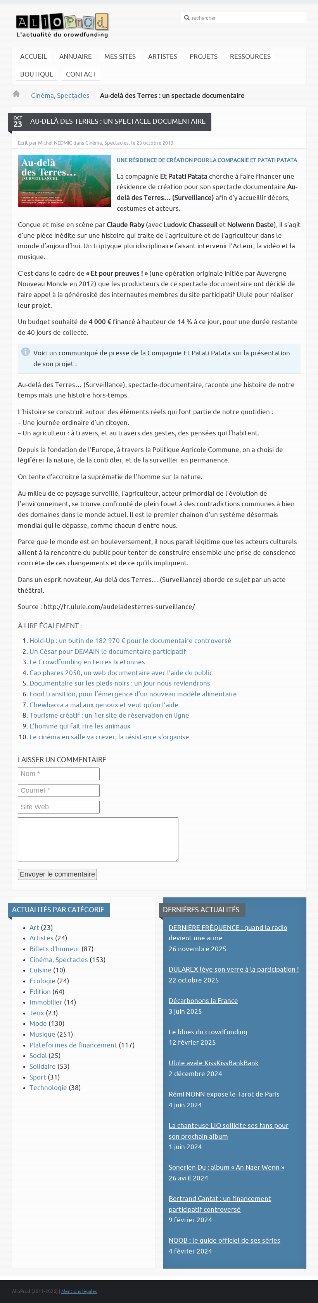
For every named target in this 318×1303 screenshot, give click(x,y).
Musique (42, 1034)
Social (38, 1055)
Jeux (36, 1013)
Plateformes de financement (73, 1045)
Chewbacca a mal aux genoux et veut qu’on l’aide (103, 705)
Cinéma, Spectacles (60, 95)
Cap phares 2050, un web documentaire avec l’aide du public (121, 673)
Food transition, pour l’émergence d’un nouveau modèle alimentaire (133, 694)
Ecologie (42, 981)
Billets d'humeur (54, 949)
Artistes (41, 938)
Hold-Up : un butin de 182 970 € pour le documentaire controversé (130, 641)
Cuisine (40, 970)
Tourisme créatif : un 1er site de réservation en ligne (109, 715)
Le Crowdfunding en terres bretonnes (87, 662)
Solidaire (42, 1066)
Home (16, 95)
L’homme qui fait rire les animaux (80, 726)
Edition (40, 992)
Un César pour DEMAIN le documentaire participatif (107, 651)
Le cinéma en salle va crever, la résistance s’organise (109, 737)
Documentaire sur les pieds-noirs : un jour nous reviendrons (119, 683)
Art (34, 927)
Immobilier (45, 1002)
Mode (38, 1023)
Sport (37, 1077)
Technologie (48, 1088)
